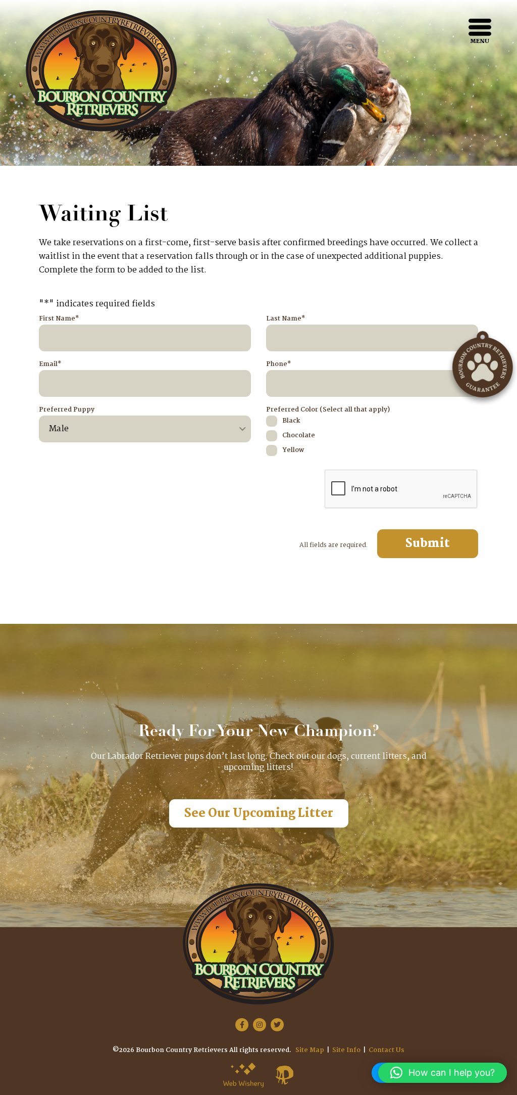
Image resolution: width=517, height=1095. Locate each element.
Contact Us (386, 1050)
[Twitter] (277, 1024)
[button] (442, 1073)
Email (50, 364)
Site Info (346, 1050)
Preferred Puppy (66, 410)
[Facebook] (241, 1024)
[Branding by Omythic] (284, 1075)
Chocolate (298, 435)
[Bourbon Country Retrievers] (101, 70)
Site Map (309, 1050)
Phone (278, 364)
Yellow (293, 450)
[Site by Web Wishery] (243, 1075)
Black (291, 421)
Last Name (285, 319)
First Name (59, 319)
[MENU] (480, 27)
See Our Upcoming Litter (258, 813)
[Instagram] (259, 1024)
